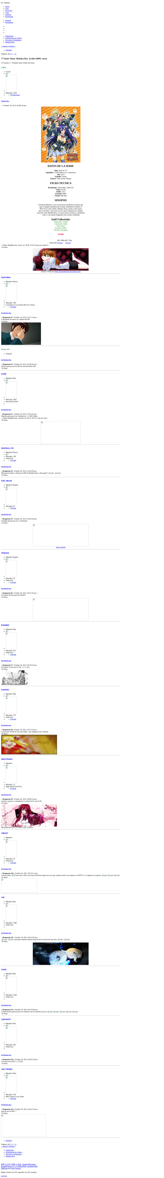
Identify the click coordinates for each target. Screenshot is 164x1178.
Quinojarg (5, 553)
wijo (2, 897)
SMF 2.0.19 (5, 1164)
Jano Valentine (6, 1069)
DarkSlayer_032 (7, 448)
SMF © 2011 (16, 1164)
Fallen (3, 67)
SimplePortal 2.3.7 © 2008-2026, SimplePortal (19, 1166)
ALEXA (4, 1176)
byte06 (3, 374)
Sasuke (4, 969)
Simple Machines (29, 1164)
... (14, 54)
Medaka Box (5, 101)
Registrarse (9, 22)
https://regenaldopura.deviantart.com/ (68, 272)
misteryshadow (7, 759)
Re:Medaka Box (6, 313)
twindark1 (5, 689)
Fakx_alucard (6, 480)
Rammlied (5, 625)
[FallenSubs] (15, 95)
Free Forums (16, 1168)
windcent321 (6, 1019)
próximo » (12, 46)
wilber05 (4, 833)
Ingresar (8, 20)
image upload (60, 547)
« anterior (4, 46)
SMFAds (4, 1168)
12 (15, 54)
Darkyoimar (6, 277)
